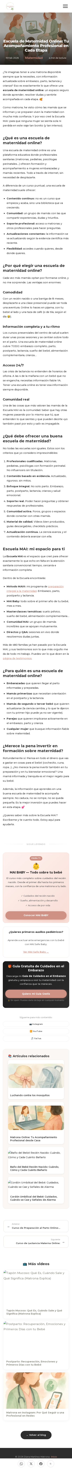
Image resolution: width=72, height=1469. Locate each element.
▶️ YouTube (36, 1031)
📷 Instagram (36, 1024)
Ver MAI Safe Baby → (36, 951)
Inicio (54, 1456)
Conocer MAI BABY (36, 915)
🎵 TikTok (36, 1038)
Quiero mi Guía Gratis (36, 993)
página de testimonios (17, 658)
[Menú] (65, 6)
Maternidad (34, 58)
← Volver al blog (36, 1434)
